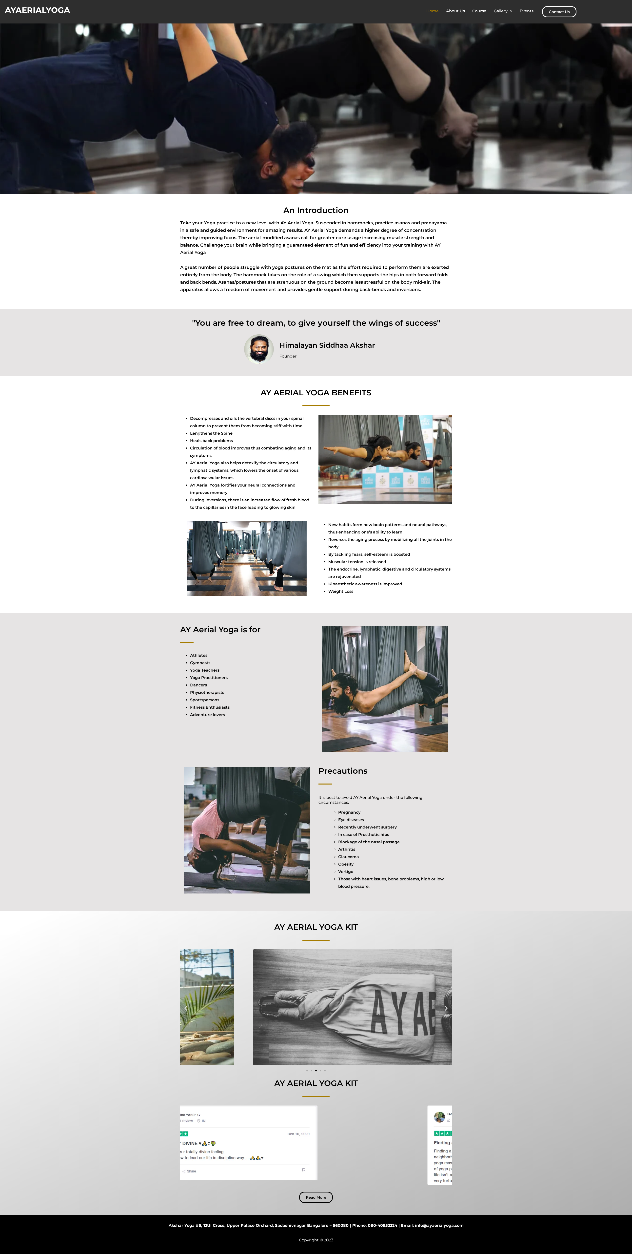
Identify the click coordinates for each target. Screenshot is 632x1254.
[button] (503, 11)
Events (526, 11)
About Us (455, 11)
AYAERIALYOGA (37, 10)
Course (479, 11)
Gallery (501, 11)
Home (432, 11)
